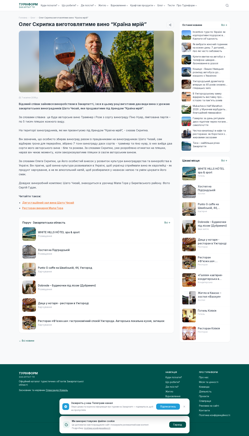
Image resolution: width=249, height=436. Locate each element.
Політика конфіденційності (214, 415)
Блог (160, 5)
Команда (204, 386)
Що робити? (69, 5)
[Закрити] (184, 406)
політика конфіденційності (97, 428)
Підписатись (168, 406)
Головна (23, 17)
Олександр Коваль (57, 390)
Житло (102, 5)
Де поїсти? (87, 5)
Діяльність (205, 391)
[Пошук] (227, 5)
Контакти (204, 410)
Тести (171, 5)
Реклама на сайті (209, 405)
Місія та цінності (208, 382)
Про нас (204, 377)
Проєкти (204, 396)
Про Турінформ (186, 5)
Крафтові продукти (141, 5)
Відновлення (118, 5)
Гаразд (177, 424)
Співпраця (205, 400)
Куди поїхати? (49, 5)
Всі (166, 222)
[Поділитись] (170, 25)
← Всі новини (26, 340)
